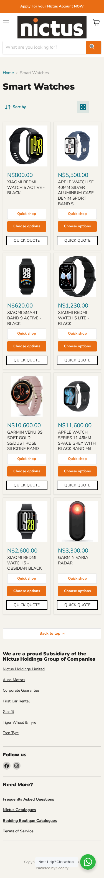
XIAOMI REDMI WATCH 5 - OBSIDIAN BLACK (24, 563)
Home (8, 73)
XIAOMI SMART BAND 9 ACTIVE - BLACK (24, 318)
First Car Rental (16, 701)
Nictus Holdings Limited (24, 669)
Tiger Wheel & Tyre (19, 722)
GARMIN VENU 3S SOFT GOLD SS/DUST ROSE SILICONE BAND (24, 440)
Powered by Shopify (52, 868)
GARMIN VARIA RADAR (73, 560)
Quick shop (26, 213)
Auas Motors (14, 679)
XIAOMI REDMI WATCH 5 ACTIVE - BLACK (26, 187)
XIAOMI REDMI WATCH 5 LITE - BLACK (73, 318)
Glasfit (8, 711)
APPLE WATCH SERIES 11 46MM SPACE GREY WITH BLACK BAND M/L (77, 440)
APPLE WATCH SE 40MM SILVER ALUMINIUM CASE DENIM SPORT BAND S (76, 193)
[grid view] (83, 107)
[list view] (95, 107)
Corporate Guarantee (21, 690)
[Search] (93, 47)
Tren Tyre (11, 733)
